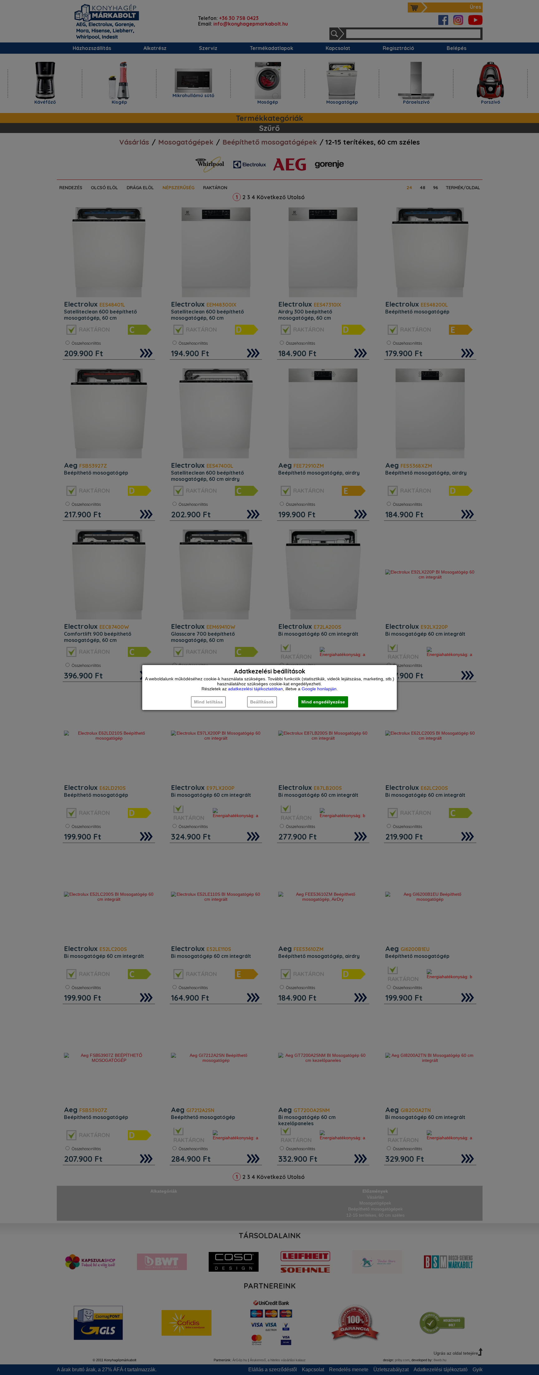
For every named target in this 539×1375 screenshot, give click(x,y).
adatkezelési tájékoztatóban (255, 688)
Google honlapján (319, 688)
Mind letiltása (208, 701)
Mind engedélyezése (323, 701)
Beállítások (262, 701)
